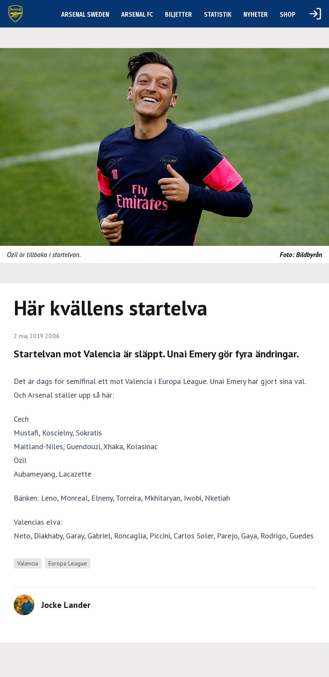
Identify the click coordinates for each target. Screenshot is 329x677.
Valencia (27, 563)
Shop (288, 14)
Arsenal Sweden (85, 14)
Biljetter (178, 14)
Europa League (67, 563)
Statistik (217, 14)
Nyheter (255, 14)
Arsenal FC (137, 14)
